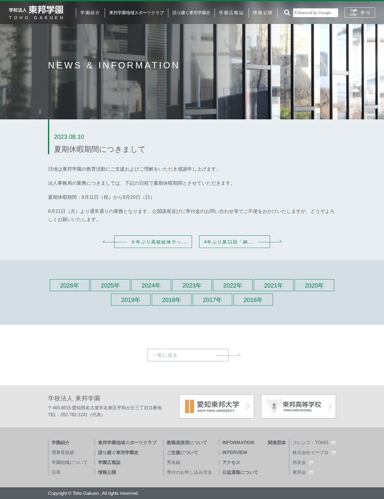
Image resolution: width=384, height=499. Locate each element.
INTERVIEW (234, 452)
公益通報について (240, 472)
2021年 (273, 285)
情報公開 (263, 12)
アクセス (231, 462)
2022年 (232, 285)
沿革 (56, 472)
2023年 (192, 285)
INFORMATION (238, 442)
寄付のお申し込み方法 (189, 472)
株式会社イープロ (310, 452)
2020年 (314, 285)
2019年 (130, 300)
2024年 (151, 285)
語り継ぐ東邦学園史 (191, 12)
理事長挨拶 (63, 452)
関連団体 (277, 442)
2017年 (212, 300)
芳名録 (173, 462)
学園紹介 (90, 12)
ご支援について (182, 452)
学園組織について (70, 462)
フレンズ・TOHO (310, 442)
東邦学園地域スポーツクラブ (136, 12)
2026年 (69, 285)
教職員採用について (187, 442)
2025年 (110, 285)
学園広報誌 (231, 12)
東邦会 (299, 472)
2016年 (253, 300)
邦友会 (299, 462)
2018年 (171, 300)
